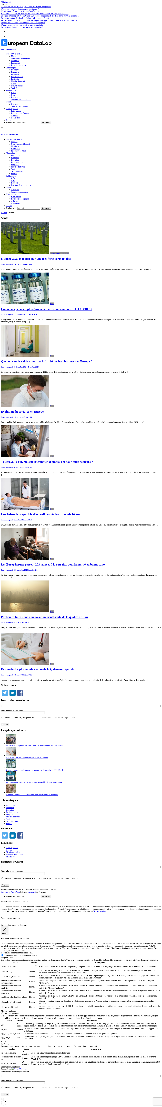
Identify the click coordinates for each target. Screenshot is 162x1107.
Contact (9, 120)
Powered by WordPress (10, 892)
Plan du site (10, 857)
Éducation (10, 810)
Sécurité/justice (12, 821)
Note (13, 95)
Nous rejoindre (12, 109)
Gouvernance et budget (20, 58)
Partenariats (15, 63)
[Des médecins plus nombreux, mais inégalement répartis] (25, 664)
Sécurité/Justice (17, 86)
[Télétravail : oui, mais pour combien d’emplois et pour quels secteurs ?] (25, 456)
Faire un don (16, 111)
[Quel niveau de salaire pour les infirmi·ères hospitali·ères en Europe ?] (25, 356)
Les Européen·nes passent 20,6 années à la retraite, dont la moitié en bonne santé (53, 564)
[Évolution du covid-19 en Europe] (25, 406)
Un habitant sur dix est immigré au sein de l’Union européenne (26, 7)
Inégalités (15, 79)
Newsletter (15, 118)
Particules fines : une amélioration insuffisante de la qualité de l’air (44, 617)
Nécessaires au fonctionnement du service (20, 955)
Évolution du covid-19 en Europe (22, 411)
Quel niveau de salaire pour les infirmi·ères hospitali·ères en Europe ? (46, 361)
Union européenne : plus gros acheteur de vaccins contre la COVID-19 (46, 309)
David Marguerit (7, 264)
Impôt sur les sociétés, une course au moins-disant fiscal (23, 23)
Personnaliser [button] (6, 925)
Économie (10, 808)
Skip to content (7, 2)
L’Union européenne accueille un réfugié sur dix (20, 11)
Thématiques (11, 67)
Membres (15, 61)
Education (15, 74)
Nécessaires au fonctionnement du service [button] (17, 953)
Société (14, 88)
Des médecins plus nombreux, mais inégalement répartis (37, 669)
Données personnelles (15, 854)
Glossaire (15, 104)
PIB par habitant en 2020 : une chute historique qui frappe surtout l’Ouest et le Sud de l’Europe (39, 20)
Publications (11, 90)
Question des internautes (21, 99)
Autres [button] (3, 1041)
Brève (13, 93)
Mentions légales (12, 852)
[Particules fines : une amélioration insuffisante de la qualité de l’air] (25, 611)
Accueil (4, 213)
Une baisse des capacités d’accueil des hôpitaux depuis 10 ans (40, 514)
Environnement (17, 77)
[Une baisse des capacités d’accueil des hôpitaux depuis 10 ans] (25, 509)
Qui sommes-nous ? (14, 54)
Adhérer (14, 115)
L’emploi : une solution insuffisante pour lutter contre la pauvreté (32, 795)
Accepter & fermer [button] (19, 925)
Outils (8, 102)
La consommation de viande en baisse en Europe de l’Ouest (25, 18)
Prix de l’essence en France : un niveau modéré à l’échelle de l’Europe (34, 782)
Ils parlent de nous (18, 65)
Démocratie (15, 70)
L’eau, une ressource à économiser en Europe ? (20, 9)
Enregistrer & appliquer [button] (10, 1067)
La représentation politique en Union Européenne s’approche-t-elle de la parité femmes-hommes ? (40, 16)
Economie (15, 72)
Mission (14, 56)
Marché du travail (18, 81)
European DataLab (8, 49)
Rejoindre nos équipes (20, 113)
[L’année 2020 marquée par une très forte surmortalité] (25, 253)
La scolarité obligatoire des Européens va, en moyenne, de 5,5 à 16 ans (34, 745)
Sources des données (19, 106)
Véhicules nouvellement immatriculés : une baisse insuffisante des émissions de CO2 (34, 13)
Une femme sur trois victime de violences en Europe (27, 758)
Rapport (14, 97)
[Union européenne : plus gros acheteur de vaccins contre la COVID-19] (25, 303)
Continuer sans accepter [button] (10, 918)
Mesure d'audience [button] (8, 1011)
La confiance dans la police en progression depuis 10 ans (23, 27)
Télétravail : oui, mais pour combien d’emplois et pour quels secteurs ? (47, 461)
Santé (13, 83)
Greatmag (32, 892)
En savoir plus (100, 911)
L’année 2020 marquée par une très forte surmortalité (22, 25)
